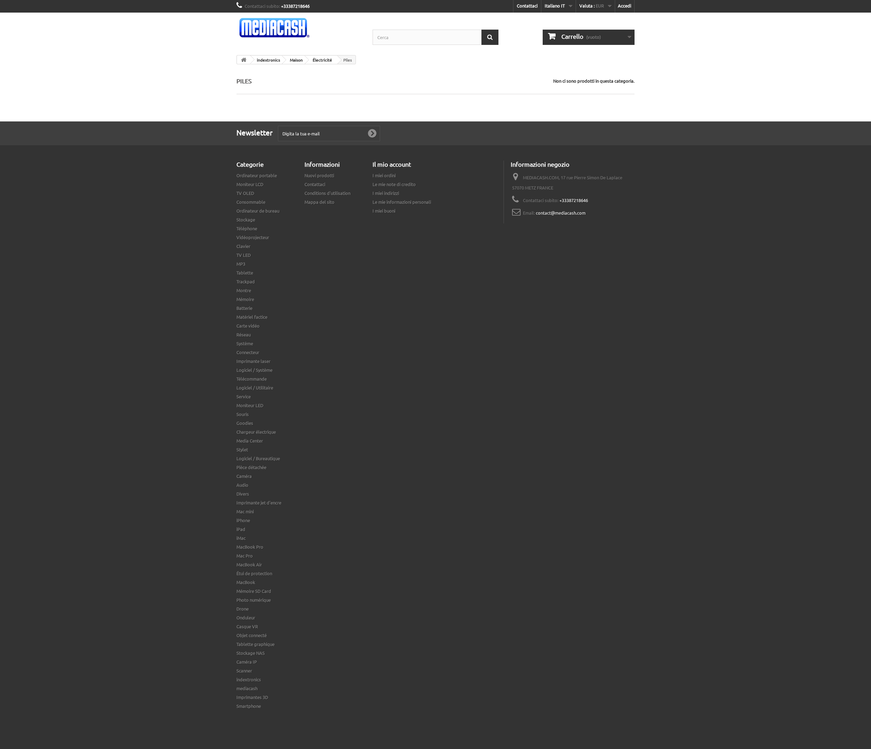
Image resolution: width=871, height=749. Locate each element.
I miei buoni (384, 211)
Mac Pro (244, 556)
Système (244, 343)
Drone (242, 609)
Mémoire (245, 299)
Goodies (244, 423)
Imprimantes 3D (252, 697)
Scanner (244, 670)
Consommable (250, 202)
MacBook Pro (249, 547)
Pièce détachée (251, 467)
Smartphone (248, 706)
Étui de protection (254, 573)
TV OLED (245, 193)
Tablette (244, 273)
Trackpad (245, 281)
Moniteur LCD (249, 184)
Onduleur (245, 617)
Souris (242, 414)
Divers (242, 494)
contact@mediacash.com (561, 213)
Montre (243, 290)
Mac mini (245, 511)
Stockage (245, 219)
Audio (242, 485)
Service (243, 396)
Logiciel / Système (254, 370)
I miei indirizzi (386, 193)
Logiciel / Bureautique (258, 458)
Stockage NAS (250, 653)
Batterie (244, 308)
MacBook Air (249, 564)
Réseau (243, 334)
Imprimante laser (253, 361)
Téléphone (246, 228)
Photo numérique (253, 600)
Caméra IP (246, 662)
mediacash (247, 688)
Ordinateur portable (256, 175)
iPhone (243, 520)
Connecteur (247, 352)
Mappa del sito (319, 202)
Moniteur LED (249, 405)
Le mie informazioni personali (402, 202)
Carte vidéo (248, 326)
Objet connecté (251, 635)
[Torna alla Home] (243, 59)
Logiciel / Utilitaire (254, 387)
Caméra (244, 476)
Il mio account (392, 164)
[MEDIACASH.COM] (299, 28)
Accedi (624, 6)
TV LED (243, 255)
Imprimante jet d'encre (258, 502)
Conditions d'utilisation (327, 193)
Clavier (243, 246)
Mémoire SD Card (253, 591)
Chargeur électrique (256, 432)
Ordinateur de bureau (257, 211)
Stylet (242, 449)
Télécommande (251, 379)
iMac (241, 538)
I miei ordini (384, 175)
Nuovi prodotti (319, 175)
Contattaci (527, 6)
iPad (240, 529)
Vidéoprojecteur (252, 237)
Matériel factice (251, 317)
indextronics (248, 679)
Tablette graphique (255, 644)
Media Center (249, 441)
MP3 (240, 264)
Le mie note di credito (394, 184)
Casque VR (247, 626)
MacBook (245, 582)
